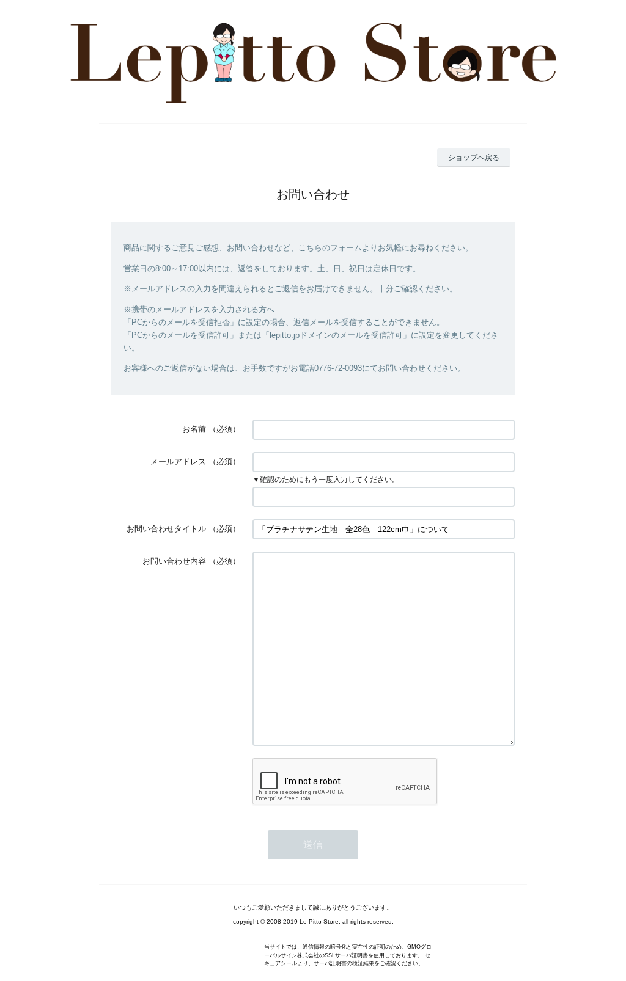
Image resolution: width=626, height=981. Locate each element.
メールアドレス (178, 461)
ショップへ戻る (473, 157)
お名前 (194, 429)
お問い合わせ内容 (174, 561)
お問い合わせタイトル (166, 528)
